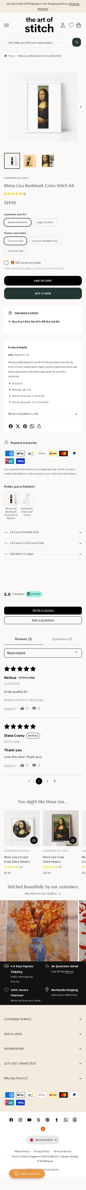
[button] (6, 25)
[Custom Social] (43, 1128)
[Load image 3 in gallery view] (48, 161)
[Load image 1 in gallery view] (12, 161)
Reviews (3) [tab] (23, 639)
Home (11, 55)
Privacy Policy (42, 1151)
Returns (69, 971)
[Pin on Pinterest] (25, 426)
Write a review (43, 610)
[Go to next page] (56, 781)
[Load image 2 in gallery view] (30, 161)
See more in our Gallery (41, 893)
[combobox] (43, 42)
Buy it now (43, 293)
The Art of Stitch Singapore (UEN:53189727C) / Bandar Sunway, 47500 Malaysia (45, 1159)
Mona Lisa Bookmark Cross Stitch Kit (40, 55)
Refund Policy (22, 1151)
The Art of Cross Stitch (46, 1169)
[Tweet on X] (17, 426)
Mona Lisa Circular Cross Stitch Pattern (17, 859)
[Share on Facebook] (10, 426)
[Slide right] (80, 107)
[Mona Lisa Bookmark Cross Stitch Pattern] (11, 499)
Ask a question (43, 620)
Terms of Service (63, 1151)
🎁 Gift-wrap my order (26, 262)
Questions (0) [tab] (62, 639)
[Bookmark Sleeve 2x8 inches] (27, 499)
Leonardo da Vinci (16, 177)
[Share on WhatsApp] (32, 426)
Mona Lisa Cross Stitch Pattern (53, 859)
